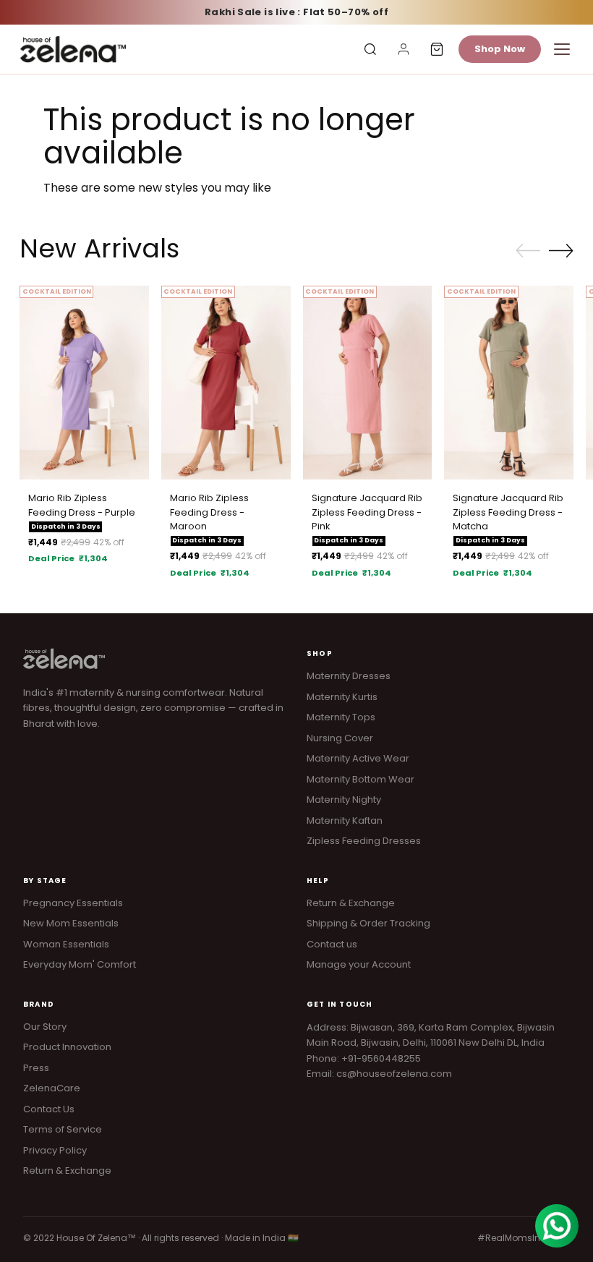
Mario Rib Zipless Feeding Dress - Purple (81, 505)
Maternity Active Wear (358, 758)
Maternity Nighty (344, 799)
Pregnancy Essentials (73, 903)
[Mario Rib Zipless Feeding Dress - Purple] (84, 382)
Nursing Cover (340, 738)
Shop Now (499, 49)
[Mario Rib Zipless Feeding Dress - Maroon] (226, 382)
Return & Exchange (351, 903)
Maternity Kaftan (345, 820)
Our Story (45, 1026)
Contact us (332, 944)
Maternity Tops (341, 717)
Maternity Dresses (349, 676)
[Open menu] (562, 49)
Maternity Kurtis (342, 697)
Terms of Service (62, 1129)
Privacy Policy (55, 1150)
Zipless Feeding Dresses (364, 841)
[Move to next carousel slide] (561, 250)
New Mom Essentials (71, 923)
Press (36, 1068)
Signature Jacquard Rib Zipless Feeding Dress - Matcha (508, 512)
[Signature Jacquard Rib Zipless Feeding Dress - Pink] (367, 382)
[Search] (370, 49)
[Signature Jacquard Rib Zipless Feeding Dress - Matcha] (508, 382)
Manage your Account (359, 964)
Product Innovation (67, 1047)
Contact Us (48, 1109)
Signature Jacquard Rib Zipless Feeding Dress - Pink (367, 512)
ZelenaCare (51, 1088)
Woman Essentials (66, 944)
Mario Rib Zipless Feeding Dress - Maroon (209, 512)
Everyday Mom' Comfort (79, 964)
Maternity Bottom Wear (360, 779)
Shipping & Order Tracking (368, 923)
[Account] (403, 49)
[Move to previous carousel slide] (528, 251)
